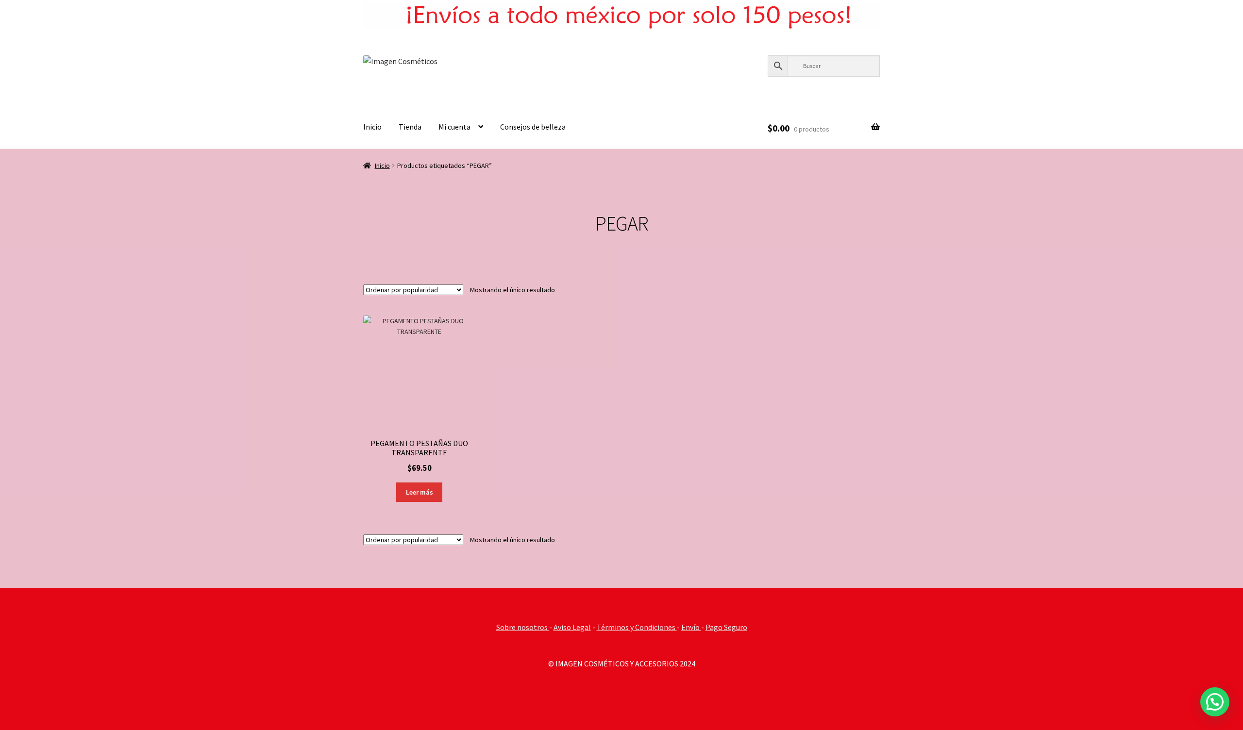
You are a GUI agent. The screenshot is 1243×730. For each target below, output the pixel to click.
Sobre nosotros (522, 627)
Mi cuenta (454, 127)
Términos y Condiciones (637, 627)
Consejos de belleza (533, 127)
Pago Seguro (726, 627)
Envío (691, 627)
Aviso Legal (572, 627)
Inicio (372, 127)
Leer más (419, 492)
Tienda (410, 127)
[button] (1214, 701)
